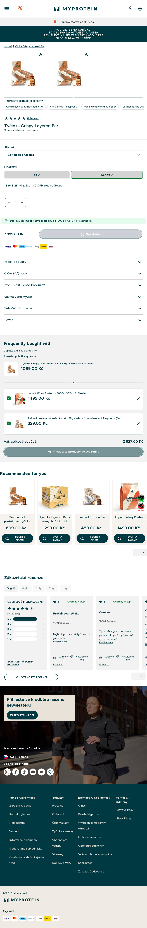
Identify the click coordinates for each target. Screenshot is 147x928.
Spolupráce (85, 862)
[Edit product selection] (138, 399)
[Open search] (20, 8)
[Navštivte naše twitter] (41, 772)
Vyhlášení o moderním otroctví (92, 825)
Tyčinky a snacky (63, 831)
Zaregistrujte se (22, 715)
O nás (82, 805)
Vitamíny (57, 854)
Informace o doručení (23, 839)
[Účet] (130, 8)
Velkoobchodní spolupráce (95, 854)
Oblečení (58, 814)
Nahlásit (58, 664)
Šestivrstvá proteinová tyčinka (17, 519)
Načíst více (60, 641)
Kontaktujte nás (19, 814)
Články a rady (60, 822)
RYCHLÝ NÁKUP (20, 538)
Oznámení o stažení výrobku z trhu (28, 860)
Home (7, 46)
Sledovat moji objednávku (25, 848)
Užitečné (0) (63, 658)
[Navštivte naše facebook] (15, 772)
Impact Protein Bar (92, 517)
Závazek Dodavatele (91, 871)
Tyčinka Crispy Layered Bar (28, 46)
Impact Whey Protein (129, 517)
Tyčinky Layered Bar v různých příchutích (54, 519)
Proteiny (57, 805)
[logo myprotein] (75, 8)
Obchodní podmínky (91, 845)
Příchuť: (10, 147)
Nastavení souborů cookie (22, 748)
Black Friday (124, 818)
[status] (15, 202)
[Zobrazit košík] (140, 8)
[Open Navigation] (7, 8)
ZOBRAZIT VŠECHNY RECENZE (20, 663)
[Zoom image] (40, 55)
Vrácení (14, 831)
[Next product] (143, 552)
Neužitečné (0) (82, 658)
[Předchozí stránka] (134, 676)
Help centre (17, 822)
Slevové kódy (125, 809)
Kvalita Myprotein (89, 814)
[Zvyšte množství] (22, 202)
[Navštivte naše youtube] (33, 772)
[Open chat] (50, 772)
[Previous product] (136, 552)
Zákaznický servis (20, 805)
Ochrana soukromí (89, 837)
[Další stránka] (142, 676)
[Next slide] (146, 519)
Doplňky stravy (61, 862)
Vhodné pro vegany (59, 842)
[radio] (37, 175)
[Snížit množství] (9, 202)
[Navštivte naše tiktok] (24, 772)
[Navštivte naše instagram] (7, 772)
